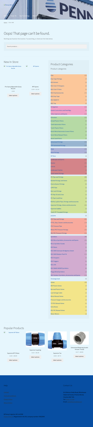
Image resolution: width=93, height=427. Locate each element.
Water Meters (55, 314)
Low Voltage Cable (56, 293)
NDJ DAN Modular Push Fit (59, 254)
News (44, 16)
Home (6, 16)
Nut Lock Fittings (56, 191)
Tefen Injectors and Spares (59, 114)
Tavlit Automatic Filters (58, 124)
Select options (13, 95)
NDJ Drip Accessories (57, 93)
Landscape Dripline (56, 170)
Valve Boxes (54, 307)
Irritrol (53, 166)
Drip (52, 75)
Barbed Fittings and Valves (59, 180)
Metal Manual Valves (57, 296)
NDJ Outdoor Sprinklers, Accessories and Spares (65, 275)
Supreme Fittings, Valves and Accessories (63, 205)
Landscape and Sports (57, 159)
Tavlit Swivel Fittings (57, 173)
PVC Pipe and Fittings (57, 219)
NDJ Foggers (55, 261)
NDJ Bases (54, 247)
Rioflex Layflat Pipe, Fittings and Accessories (65, 202)
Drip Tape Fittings (56, 79)
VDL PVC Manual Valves (58, 310)
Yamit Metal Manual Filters (59, 135)
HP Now (53, 156)
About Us (13, 16)
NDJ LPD (53, 265)
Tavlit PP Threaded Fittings (59, 212)
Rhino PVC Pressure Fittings (59, 230)
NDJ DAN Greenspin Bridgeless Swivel (62, 251)
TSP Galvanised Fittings (58, 145)
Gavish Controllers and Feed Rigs (61, 110)
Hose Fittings (55, 152)
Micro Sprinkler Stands (58, 244)
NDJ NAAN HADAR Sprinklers (59, 268)
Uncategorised (55, 279)
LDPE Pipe (54, 187)
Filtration (54, 117)
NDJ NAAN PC (55, 100)
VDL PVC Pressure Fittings (59, 233)
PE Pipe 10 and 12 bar (57, 194)
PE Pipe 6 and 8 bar (56, 198)
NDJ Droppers (55, 258)
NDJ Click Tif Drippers (57, 86)
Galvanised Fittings (57, 142)
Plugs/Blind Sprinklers (58, 272)
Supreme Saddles (56, 209)
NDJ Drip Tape (55, 96)
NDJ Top (53, 103)
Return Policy (8, 403)
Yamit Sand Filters (56, 138)
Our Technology (25, 16)
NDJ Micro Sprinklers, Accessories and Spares (64, 240)
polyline (53, 215)
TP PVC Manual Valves (57, 303)
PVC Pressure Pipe (56, 226)
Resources (36, 16)
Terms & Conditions (10, 396)
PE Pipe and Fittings (57, 177)
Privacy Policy (8, 399)
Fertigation (54, 107)
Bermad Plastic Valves (57, 289)
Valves (53, 282)
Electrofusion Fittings (57, 184)
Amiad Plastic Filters (57, 121)
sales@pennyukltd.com (74, 402)
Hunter (53, 163)
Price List (52, 16)
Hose (52, 149)
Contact (6, 392)
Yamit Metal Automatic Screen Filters (62, 131)
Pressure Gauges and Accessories (61, 300)
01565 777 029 (70, 399)
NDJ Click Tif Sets (56, 89)
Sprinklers (54, 237)
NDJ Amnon (54, 82)
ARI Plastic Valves (56, 286)
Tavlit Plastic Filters (57, 128)
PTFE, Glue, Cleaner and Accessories (62, 222)
